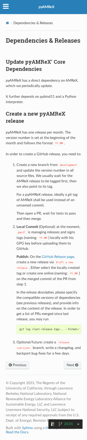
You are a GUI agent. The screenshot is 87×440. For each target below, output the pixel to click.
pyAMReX (46, 7)
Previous (19, 365)
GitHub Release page (58, 257)
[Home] (7, 23)
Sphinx (27, 428)
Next (71, 365)
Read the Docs (17, 432)
